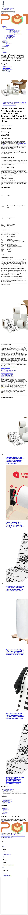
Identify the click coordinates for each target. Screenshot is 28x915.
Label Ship (3, 144)
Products (5, 27)
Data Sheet (5, 41)
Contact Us (5, 46)
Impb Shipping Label (5, 368)
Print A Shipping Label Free (7, 373)
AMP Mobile (14, 834)
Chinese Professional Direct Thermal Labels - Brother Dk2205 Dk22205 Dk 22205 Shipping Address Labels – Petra (15, 525)
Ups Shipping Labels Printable (7, 378)
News (4, 40)
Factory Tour (9, 43)
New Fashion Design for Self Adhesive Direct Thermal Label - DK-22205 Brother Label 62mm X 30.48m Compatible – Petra (15, 716)
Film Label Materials (13, 32)
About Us (5, 42)
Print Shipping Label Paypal (7, 374)
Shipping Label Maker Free (6, 375)
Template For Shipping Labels (7, 376)
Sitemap (8, 834)
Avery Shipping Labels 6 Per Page (13, 144)
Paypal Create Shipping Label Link (8, 370)
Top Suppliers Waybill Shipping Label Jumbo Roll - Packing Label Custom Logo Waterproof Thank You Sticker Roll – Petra (15, 652)
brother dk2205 (10, 837)
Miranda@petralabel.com (8, 8)
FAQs (7, 45)
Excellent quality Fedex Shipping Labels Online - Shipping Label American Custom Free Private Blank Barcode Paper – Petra (15, 588)
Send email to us (4, 125)
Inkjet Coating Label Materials (15, 34)
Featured (5, 52)
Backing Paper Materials (14, 31)
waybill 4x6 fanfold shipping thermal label (10, 836)
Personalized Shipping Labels (7, 371)
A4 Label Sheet (9, 37)
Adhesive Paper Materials (14, 30)
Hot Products (3, 834)
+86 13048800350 (7, 875)
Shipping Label (9, 35)
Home (4, 26)
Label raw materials (10, 29)
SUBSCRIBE (4, 821)
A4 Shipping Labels (21, 143)
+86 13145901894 (7, 9)
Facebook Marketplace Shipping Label (9, 366)
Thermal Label (9, 38)
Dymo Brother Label (10, 36)
